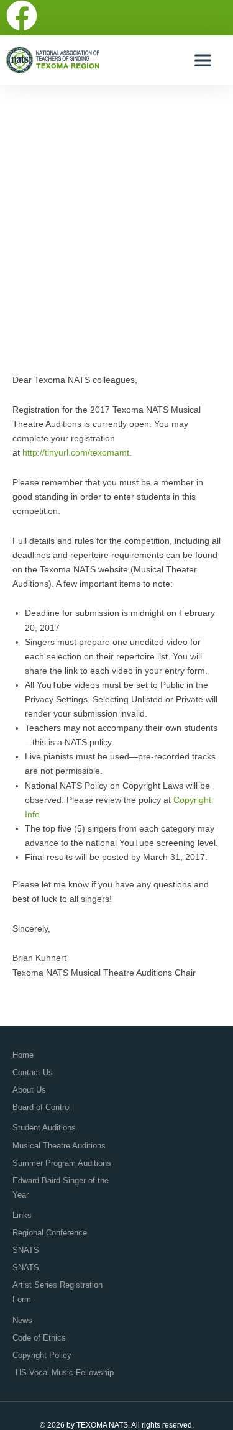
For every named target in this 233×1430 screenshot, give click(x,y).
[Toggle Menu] (204, 60)
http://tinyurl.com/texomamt (75, 452)
